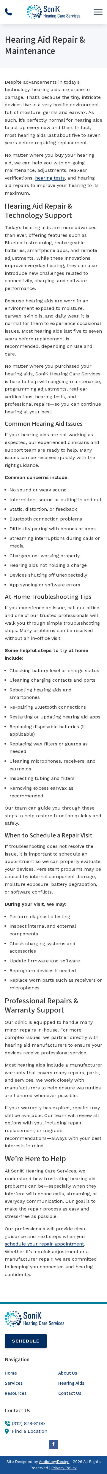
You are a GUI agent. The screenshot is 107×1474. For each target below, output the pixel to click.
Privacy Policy (64, 1468)
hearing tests (50, 178)
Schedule (26, 1341)
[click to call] (8, 11)
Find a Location (29, 1431)
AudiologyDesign (54, 1461)
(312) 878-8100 (28, 1423)
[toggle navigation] (98, 12)
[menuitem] (27, 1373)
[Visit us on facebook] (53, 1444)
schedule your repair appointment (44, 1244)
